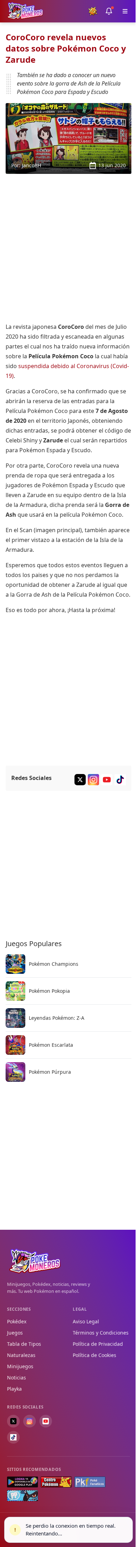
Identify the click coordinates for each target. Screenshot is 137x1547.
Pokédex (16, 1321)
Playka (14, 1388)
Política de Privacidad (98, 1344)
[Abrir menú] (125, 11)
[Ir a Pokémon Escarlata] (15, 1045)
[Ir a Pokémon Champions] (15, 964)
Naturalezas (21, 1355)
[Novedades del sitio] (109, 11)
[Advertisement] (68, 247)
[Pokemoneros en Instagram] (29, 1421)
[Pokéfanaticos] (89, 1482)
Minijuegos (20, 1366)
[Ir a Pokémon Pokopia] (15, 991)
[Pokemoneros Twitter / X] (80, 779)
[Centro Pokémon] (56, 1482)
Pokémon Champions (53, 964)
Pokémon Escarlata (51, 1045)
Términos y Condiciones (101, 1332)
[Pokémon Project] (22, 1495)
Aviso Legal (86, 1321)
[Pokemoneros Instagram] (93, 779)
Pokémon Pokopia (49, 991)
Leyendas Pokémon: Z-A (56, 1018)
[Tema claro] (92, 11)
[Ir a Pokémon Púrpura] (15, 1072)
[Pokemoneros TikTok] (120, 779)
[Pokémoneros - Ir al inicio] (25, 11)
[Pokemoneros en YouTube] (45, 1421)
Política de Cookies (94, 1355)
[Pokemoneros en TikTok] (13, 1437)
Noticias (16, 1377)
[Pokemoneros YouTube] (106, 779)
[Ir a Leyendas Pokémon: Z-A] (15, 1018)
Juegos (15, 1332)
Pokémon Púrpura (50, 1072)
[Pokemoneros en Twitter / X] (13, 1421)
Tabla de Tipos (24, 1344)
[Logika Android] (22, 1482)
